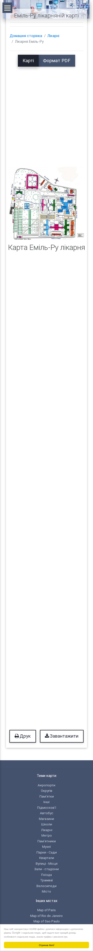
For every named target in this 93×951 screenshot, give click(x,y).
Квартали (46, 858)
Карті (28, 60)
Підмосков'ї (46, 807)
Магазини (46, 819)
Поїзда (46, 875)
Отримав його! (46, 945)
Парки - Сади (46, 852)
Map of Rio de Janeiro (46, 916)
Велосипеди (46, 886)
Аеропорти (46, 785)
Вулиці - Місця (47, 863)
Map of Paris (46, 910)
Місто (46, 891)
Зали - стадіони (46, 869)
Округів (46, 791)
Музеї (46, 847)
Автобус (46, 813)
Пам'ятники (46, 841)
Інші (46, 802)
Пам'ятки (46, 796)
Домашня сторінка (26, 36)
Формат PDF (56, 60)
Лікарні (53, 36)
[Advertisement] (46, 113)
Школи (46, 824)
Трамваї (46, 880)
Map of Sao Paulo (46, 921)
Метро (46, 835)
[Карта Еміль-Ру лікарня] (46, 203)
